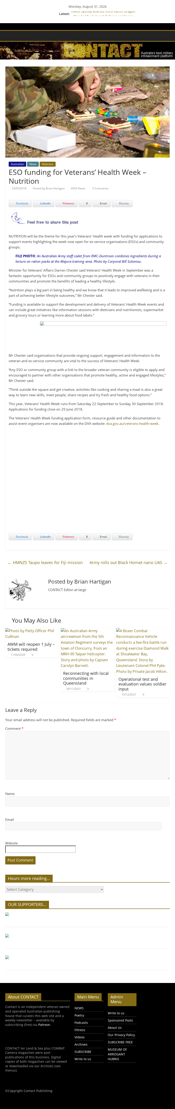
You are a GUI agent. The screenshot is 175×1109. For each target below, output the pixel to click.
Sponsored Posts (120, 1020)
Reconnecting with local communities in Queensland (86, 678)
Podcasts (81, 1022)
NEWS (79, 1008)
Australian (17, 164)
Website (11, 843)
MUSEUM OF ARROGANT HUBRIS (117, 1054)
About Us (115, 1027)
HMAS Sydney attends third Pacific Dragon (103, 14)
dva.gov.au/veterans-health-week (132, 423)
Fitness (80, 1030)
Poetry (79, 1015)
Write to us (83, 1059)
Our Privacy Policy (121, 1035)
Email (9, 819)
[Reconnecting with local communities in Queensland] (87, 630)
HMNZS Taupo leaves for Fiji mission (45, 562)
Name (10, 793)
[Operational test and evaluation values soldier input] (143, 630)
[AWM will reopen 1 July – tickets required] (32, 630)
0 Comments (100, 188)
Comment (14, 728)
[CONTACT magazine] (10, 35)
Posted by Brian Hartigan (48, 188)
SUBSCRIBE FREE (120, 1042)
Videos (80, 1037)
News (32, 164)
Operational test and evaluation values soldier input (142, 684)
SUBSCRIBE (83, 1052)
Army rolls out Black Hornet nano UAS (128, 562)
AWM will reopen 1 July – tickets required (31, 646)
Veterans (47, 164)
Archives (81, 1044)
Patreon (44, 1024)
